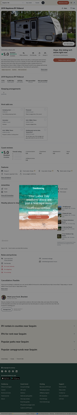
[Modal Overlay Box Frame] (38, 207)
